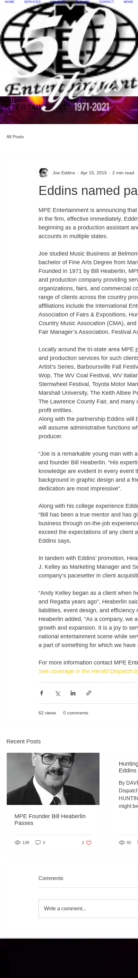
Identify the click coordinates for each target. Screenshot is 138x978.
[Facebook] (69, 963)
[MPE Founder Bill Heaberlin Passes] (53, 779)
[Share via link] (89, 693)
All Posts (15, 136)
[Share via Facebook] (42, 693)
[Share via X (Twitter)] (57, 693)
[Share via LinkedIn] (73, 693)
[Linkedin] (69, 973)
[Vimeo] (69, 954)
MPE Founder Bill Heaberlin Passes (50, 819)
